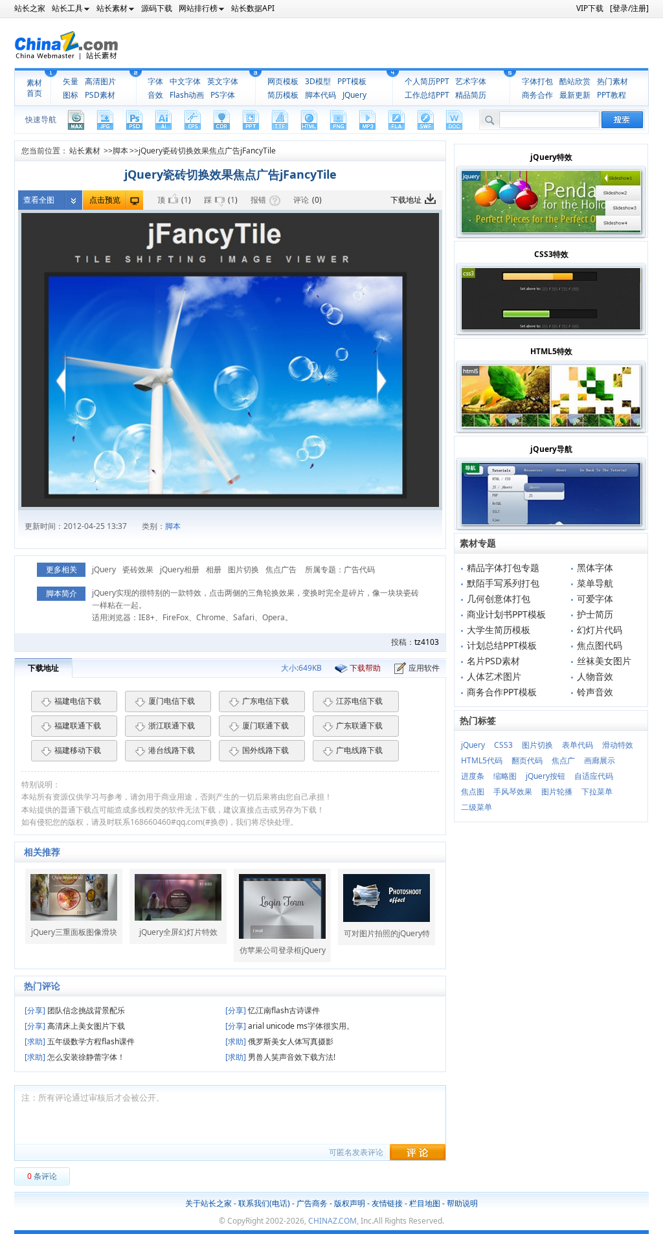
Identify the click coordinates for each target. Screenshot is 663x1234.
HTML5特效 (551, 351)
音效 (155, 94)
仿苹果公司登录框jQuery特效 (283, 950)
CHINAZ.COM (332, 1220)
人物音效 (595, 676)
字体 (155, 81)
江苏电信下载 (359, 700)
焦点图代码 (599, 645)
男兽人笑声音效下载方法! (280, 1056)
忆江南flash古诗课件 (272, 1010)
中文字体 (185, 81)
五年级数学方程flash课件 (80, 1041)
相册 (213, 569)
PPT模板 (351, 81)
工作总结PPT (427, 94)
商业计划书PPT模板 (506, 614)
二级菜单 (476, 807)
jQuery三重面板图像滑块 (74, 932)
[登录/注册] (629, 8)
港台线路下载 (171, 750)
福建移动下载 (77, 750)
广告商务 (312, 1203)
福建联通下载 (77, 725)
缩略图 (505, 775)
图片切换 (243, 569)
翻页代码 (527, 760)
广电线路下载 (359, 750)
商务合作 (537, 94)
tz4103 (426, 641)
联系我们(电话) (264, 1203)
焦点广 (563, 760)
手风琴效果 (512, 791)
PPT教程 (611, 94)
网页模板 (282, 81)
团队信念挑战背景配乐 (75, 1010)
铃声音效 (595, 692)
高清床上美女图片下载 (75, 1025)
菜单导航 (595, 583)
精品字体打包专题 (503, 567)
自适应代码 (593, 775)
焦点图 (472, 791)
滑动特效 (617, 744)
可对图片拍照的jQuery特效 (387, 933)
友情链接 (387, 1203)
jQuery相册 (179, 569)
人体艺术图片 (494, 676)
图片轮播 (556, 791)
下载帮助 (365, 667)
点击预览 (104, 199)
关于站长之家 (208, 1203)
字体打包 (537, 81)
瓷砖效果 (137, 569)
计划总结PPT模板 (502, 645)
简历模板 (282, 94)
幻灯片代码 (599, 629)
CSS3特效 (551, 254)
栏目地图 (424, 1203)
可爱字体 (595, 598)
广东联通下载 (359, 725)
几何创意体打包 (498, 598)
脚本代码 (320, 94)
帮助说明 (462, 1203)
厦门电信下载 (171, 700)
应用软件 (424, 667)
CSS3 (503, 744)
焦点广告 (281, 569)
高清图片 (100, 81)
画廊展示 (599, 760)
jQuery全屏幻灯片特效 (178, 932)
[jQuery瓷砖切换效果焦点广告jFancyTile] (230, 360)
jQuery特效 (551, 157)
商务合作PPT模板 (502, 692)
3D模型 (318, 81)
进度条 (472, 775)
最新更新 (574, 94)
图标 (70, 94)
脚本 (120, 150)
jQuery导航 (551, 448)
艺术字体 (470, 81)
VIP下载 (589, 8)
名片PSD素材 (493, 661)
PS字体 (222, 94)
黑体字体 (595, 567)
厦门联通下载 (265, 725)
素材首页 (34, 88)
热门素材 (612, 81)
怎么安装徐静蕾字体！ (75, 1056)
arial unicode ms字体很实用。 (289, 1025)
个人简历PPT (427, 81)
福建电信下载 (77, 700)
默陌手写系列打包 (503, 583)
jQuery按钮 (545, 775)
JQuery (354, 94)
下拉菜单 (596, 791)
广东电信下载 (265, 700)
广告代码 (359, 569)
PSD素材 (100, 94)
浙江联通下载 (171, 725)
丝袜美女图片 (604, 661)
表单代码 (577, 744)
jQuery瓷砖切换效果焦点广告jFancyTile (207, 150)
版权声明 (349, 1203)
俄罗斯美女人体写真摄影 (279, 1041)
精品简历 (470, 94)
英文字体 (222, 81)
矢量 (70, 81)
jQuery (104, 569)
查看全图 (38, 199)
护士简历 (595, 614)
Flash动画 (187, 94)
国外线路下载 (265, 750)
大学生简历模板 (498, 629)
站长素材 (84, 150)
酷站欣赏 (574, 81)
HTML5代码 (481, 760)
